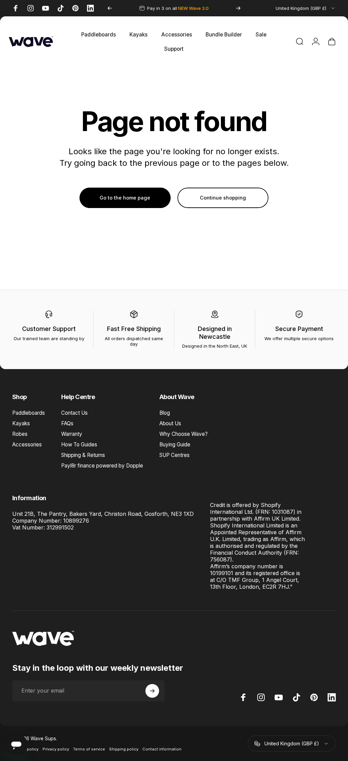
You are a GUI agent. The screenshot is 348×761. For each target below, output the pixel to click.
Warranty (71, 434)
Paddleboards (28, 413)
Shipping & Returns (83, 455)
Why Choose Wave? (183, 434)
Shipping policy (123, 749)
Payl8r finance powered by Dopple (102, 465)
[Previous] (109, 8)
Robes (20, 434)
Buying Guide (174, 444)
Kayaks (21, 423)
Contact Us (74, 413)
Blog (164, 413)
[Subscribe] (152, 691)
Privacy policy (55, 749)
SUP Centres (174, 455)
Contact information (161, 749)
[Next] (238, 8)
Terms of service (89, 749)
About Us (170, 423)
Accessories (27, 444)
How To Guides (79, 444)
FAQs (67, 423)
